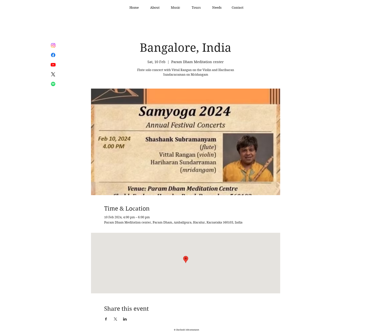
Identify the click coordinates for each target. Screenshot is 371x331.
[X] (53, 74)
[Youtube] (53, 65)
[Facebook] (53, 55)
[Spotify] (53, 84)
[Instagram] (53, 45)
